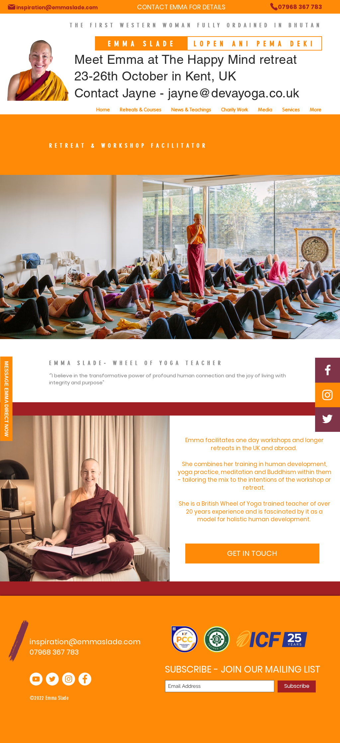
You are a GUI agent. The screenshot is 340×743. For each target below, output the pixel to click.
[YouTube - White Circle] (36, 679)
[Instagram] (327, 395)
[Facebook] (328, 370)
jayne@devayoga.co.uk (233, 93)
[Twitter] (327, 419)
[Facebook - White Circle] (84, 679)
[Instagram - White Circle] (68, 679)
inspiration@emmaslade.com (85, 642)
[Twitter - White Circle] (52, 679)
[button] (291, 109)
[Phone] (11, 7)
